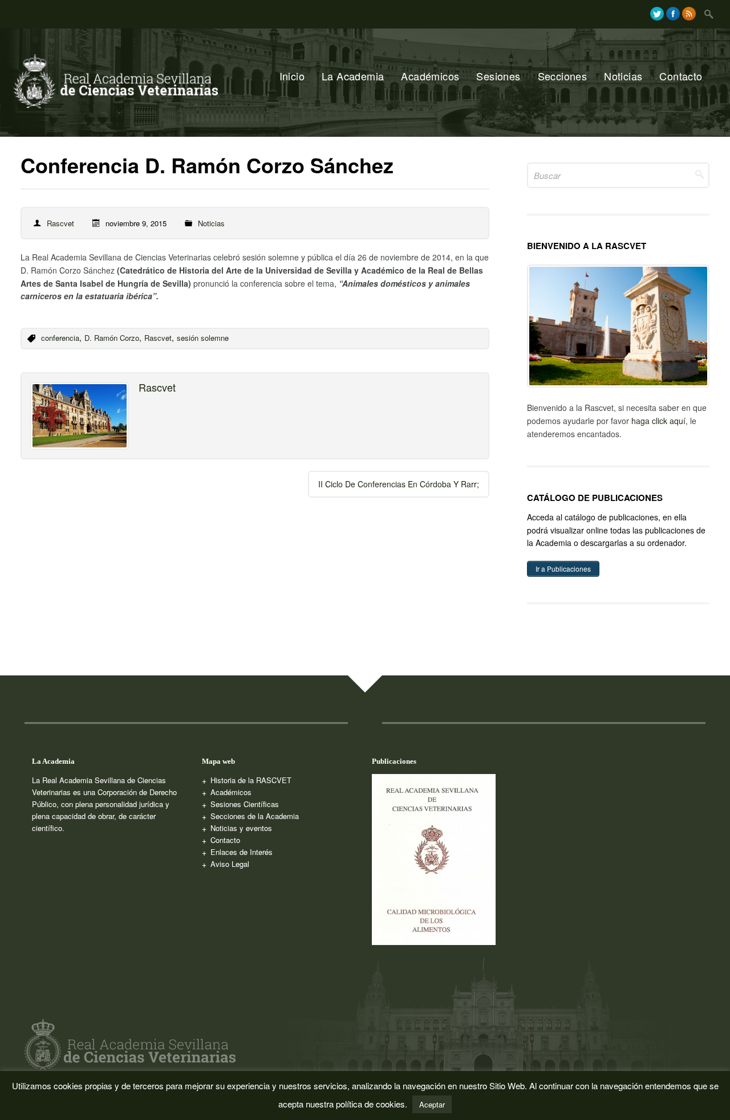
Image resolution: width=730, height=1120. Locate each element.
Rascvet (60, 223)
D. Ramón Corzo (111, 337)
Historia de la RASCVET (250, 780)
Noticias (211, 223)
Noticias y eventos (241, 827)
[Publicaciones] (434, 858)
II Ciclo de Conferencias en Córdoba (398, 484)
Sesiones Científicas (244, 804)
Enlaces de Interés (241, 851)
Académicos (231, 792)
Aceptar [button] (432, 1104)
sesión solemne (203, 337)
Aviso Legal (229, 863)
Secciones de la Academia (254, 816)
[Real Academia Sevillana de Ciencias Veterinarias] (115, 119)
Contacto (225, 839)
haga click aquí (658, 420)
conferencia (60, 337)
